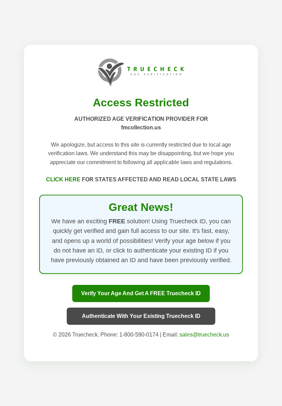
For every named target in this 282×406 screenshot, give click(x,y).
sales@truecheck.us (204, 335)
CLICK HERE (64, 179)
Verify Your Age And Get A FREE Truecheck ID (141, 293)
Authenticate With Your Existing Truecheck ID (141, 316)
